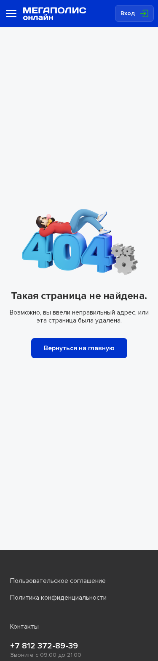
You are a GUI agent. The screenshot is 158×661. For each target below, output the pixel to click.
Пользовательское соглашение (58, 581)
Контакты (24, 626)
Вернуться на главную (79, 348)
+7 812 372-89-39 (44, 646)
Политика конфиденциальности (58, 597)
